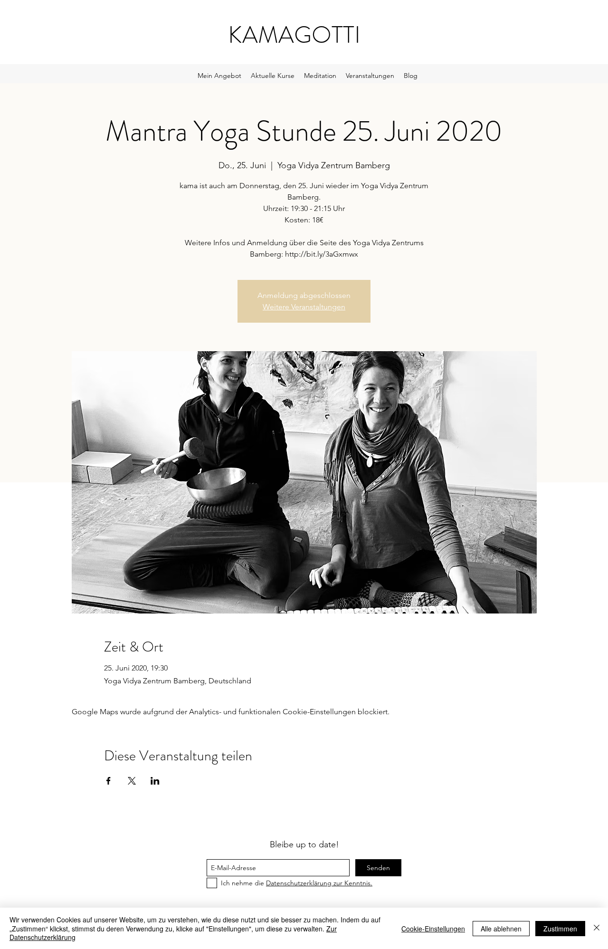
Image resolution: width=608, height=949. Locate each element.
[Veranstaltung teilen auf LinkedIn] (155, 781)
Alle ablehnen (501, 928)
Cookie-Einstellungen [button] (433, 928)
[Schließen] (596, 928)
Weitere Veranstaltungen (304, 306)
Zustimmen (560, 928)
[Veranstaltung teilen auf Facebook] (108, 781)
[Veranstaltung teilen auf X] (131, 781)
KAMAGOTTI (294, 35)
